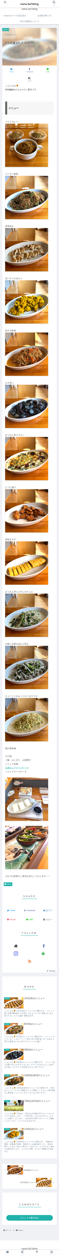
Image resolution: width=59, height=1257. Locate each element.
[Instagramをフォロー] (16, 953)
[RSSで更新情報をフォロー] (29, 961)
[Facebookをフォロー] (43, 946)
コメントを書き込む (29, 1217)
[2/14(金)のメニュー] (36, 818)
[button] (53, 610)
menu (9, 884)
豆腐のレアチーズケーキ (17, 768)
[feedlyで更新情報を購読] (43, 953)
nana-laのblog (29, 3)
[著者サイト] (16, 946)
